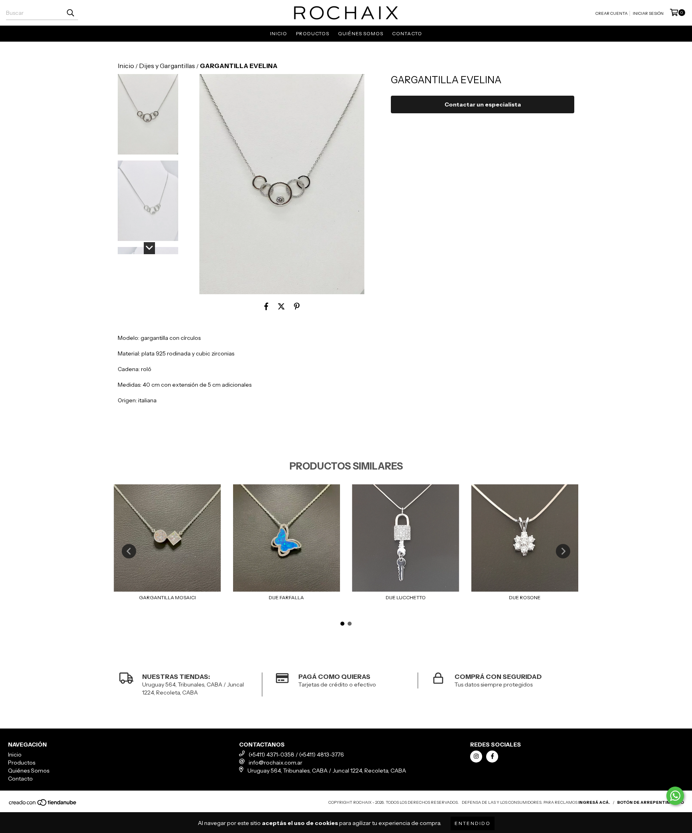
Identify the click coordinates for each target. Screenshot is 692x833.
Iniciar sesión (648, 13)
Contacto (407, 33)
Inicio (278, 33)
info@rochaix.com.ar (275, 762)
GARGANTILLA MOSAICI (167, 597)
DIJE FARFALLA (286, 597)
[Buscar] (70, 13)
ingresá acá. (594, 802)
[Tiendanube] (43, 804)
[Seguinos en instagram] (476, 757)
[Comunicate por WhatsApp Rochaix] (675, 796)
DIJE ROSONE (525, 597)
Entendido (473, 823)
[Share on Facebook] (266, 306)
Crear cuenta (611, 13)
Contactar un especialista (483, 104)
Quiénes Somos (360, 33)
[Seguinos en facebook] (492, 757)
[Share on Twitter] (281, 306)
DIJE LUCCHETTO (406, 597)
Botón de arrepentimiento (650, 802)
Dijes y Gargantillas (167, 66)
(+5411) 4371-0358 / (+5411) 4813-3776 (296, 754)
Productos (312, 33)
